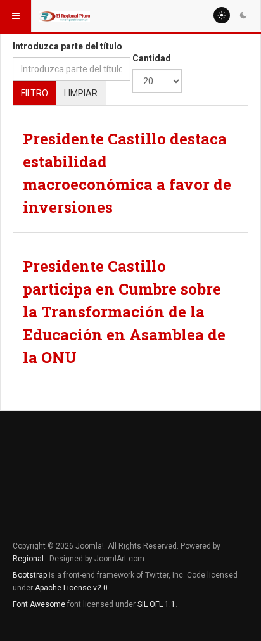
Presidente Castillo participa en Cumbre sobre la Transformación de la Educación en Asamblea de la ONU (124, 311)
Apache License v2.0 (71, 587)
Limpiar (81, 93)
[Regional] (64, 16)
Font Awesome (39, 604)
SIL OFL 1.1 (156, 604)
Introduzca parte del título (67, 46)
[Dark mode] (243, 15)
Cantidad (151, 58)
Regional (28, 558)
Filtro (34, 93)
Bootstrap (30, 575)
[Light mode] (221, 15)
